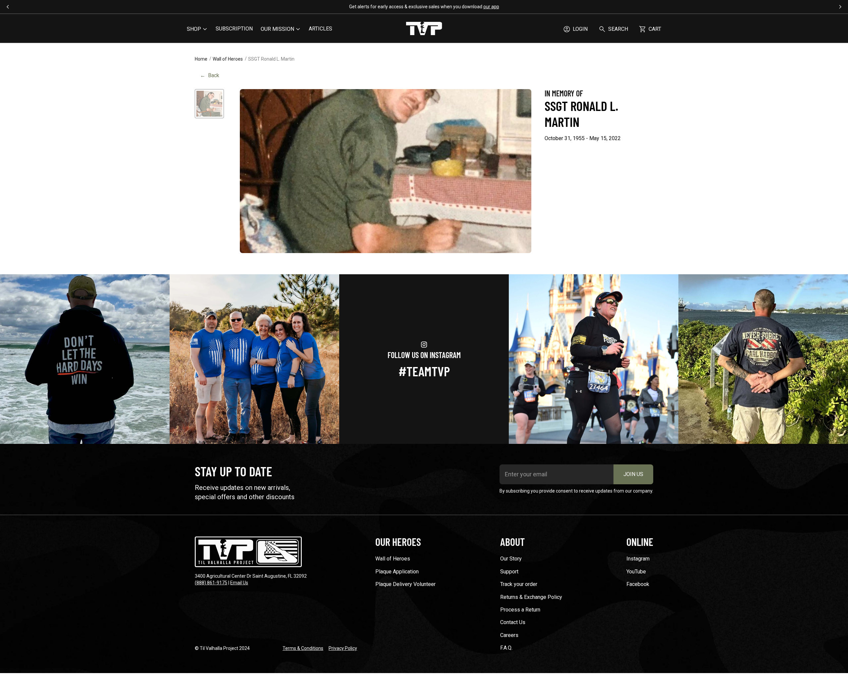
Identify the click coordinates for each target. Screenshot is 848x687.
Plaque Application (397, 571)
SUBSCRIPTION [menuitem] (234, 29)
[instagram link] (85, 359)
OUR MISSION (277, 29)
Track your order (518, 584)
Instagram (638, 558)
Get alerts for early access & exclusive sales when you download (424, 6)
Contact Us (512, 622)
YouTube (636, 571)
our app (491, 6)
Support (509, 571)
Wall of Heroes (228, 59)
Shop (194, 29)
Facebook (637, 584)
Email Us (239, 582)
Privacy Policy (343, 648)
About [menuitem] (512, 541)
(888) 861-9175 (211, 582)
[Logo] (424, 29)
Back (209, 75)
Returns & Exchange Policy (531, 597)
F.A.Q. (506, 648)
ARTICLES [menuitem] (320, 29)
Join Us (633, 474)
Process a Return (520, 610)
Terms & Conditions (303, 648)
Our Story (511, 558)
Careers (509, 635)
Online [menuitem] (639, 541)
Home (201, 59)
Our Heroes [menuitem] (398, 541)
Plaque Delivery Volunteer (405, 584)
